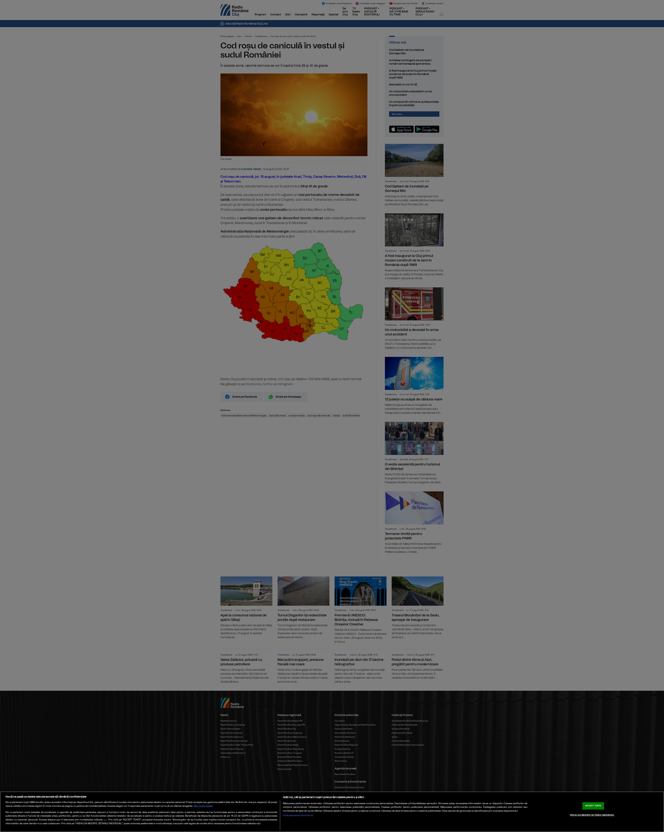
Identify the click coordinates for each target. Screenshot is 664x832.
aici (105, 820)
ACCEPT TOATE (593, 806)
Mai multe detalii (203, 806)
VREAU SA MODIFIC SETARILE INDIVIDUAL (592, 815)
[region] (332, 812)
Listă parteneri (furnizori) (298, 815)
